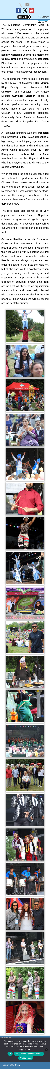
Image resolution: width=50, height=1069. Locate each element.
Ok (10, 1054)
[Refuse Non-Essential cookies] (46, 1049)
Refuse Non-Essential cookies (28, 1054)
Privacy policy (26, 1058)
